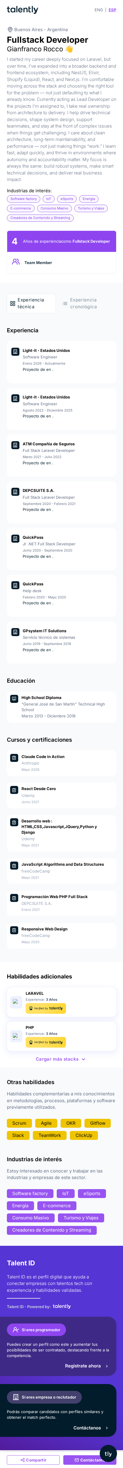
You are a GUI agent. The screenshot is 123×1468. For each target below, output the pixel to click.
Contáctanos (87, 1428)
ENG (99, 9)
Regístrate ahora (83, 1366)
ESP (112, 9)
